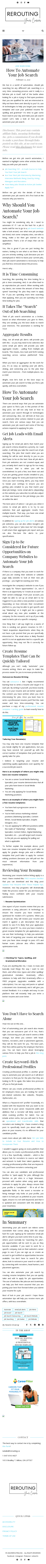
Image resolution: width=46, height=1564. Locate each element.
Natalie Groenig (12, 1325)
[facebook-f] (25, 2)
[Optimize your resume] (23, 951)
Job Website (32, 1319)
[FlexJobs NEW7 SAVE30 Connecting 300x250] (23, 1416)
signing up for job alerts (24, 521)
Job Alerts (32, 1310)
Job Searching (23, 66)
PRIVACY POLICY (9, 1531)
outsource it (15, 681)
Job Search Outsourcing (12, 1316)
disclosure (26, 146)
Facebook (10, 1556)
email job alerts (20, 1310)
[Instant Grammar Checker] (23, 1001)
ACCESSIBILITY (8, 1522)
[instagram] (21, 2)
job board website (36, 228)
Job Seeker (21, 1319)
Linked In (35, 1556)
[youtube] (28, 2)
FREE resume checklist (34, 878)
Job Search (18, 1313)
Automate (7, 1310)
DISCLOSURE (8, 1526)
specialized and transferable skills (22, 1121)
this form (6, 1446)
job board (7, 1313)
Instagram (19, 1556)
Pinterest (27, 1556)
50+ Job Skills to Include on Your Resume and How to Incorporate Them (23, 1141)
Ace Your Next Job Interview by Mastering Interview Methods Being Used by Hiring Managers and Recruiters (22, 178)
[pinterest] (18, 2)
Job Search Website (31, 1316)
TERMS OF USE (8, 1536)
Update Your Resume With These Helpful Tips (22, 884)
